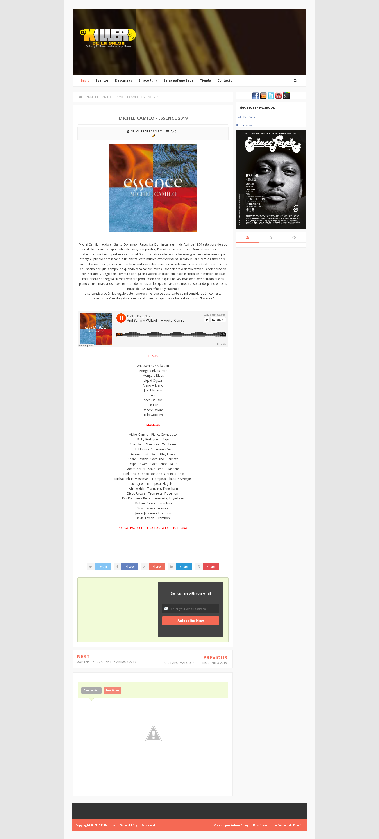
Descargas (123, 80)
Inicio (85, 80)
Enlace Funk (148, 80)
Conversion (91, 690)
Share (130, 567)
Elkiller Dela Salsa (245, 117)
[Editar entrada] (153, 135)
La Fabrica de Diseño (289, 825)
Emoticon (112, 690)
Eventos (102, 80)
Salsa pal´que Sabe (178, 80)
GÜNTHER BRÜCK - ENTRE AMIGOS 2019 (106, 661)
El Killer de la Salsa (114, 825)
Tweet (102, 567)
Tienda (205, 80)
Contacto (225, 80)
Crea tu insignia (244, 125)
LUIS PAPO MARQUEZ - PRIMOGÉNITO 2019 (195, 663)
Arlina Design (241, 825)
